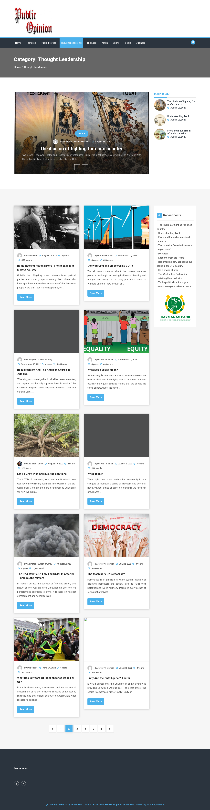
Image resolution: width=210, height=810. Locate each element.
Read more (26, 297)
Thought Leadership (71, 43)
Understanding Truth (178, 116)
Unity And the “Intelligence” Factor (108, 678)
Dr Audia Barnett (105, 255)
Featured (31, 43)
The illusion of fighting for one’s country (81, 148)
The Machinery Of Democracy (106, 574)
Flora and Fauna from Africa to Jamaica (179, 132)
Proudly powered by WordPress (66, 804)
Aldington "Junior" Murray (75, 141)
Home (18, 43)
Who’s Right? (95, 473)
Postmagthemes (155, 804)
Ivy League (32, 668)
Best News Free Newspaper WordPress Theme (118, 804)
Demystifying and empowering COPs (110, 265)
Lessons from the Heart (171, 257)
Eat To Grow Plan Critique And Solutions (42, 473)
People (127, 43)
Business (140, 43)
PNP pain (163, 253)
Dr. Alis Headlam (105, 359)
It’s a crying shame (168, 270)
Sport (116, 43)
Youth (105, 43)
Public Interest (48, 43)
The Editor (32, 255)
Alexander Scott (35, 463)
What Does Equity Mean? (102, 369)
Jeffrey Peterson (105, 564)
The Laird (91, 43)
